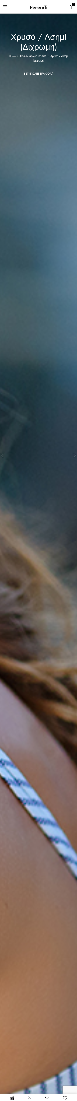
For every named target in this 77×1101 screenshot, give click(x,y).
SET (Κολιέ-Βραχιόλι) (38, 74)
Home (12, 56)
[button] (70, 7)
